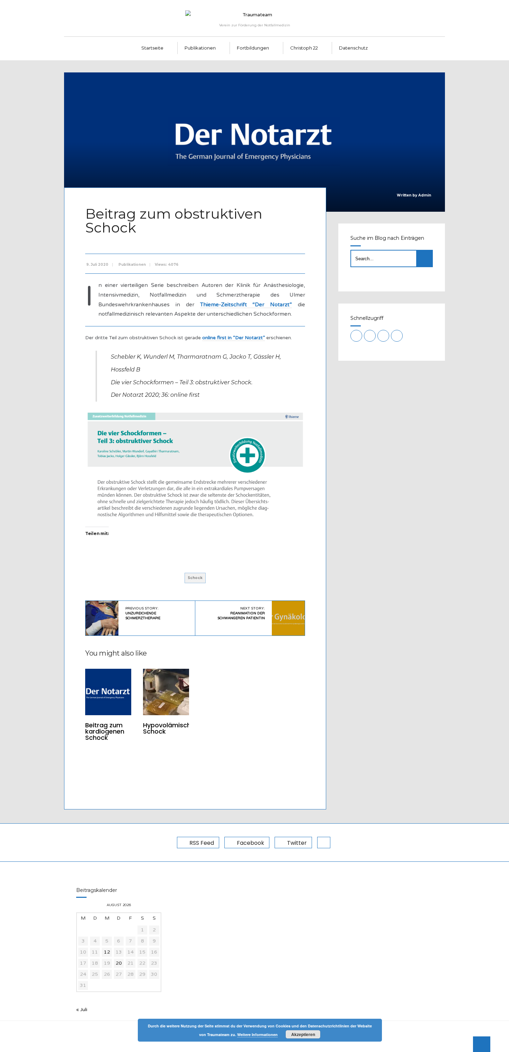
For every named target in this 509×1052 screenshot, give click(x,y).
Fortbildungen (253, 48)
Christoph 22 (304, 48)
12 (107, 952)
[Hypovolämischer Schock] (166, 692)
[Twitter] (383, 336)
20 (119, 963)
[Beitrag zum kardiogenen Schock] (108, 692)
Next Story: (241, 613)
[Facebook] (370, 336)
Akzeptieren (303, 1034)
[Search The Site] (397, 336)
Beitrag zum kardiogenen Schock (104, 731)
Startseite (152, 48)
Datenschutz (353, 48)
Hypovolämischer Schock (170, 728)
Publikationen (200, 48)
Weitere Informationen (257, 1034)
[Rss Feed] (356, 336)
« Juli (81, 1009)
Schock (195, 578)
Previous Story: (142, 613)
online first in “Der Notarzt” (233, 338)
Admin (424, 195)
